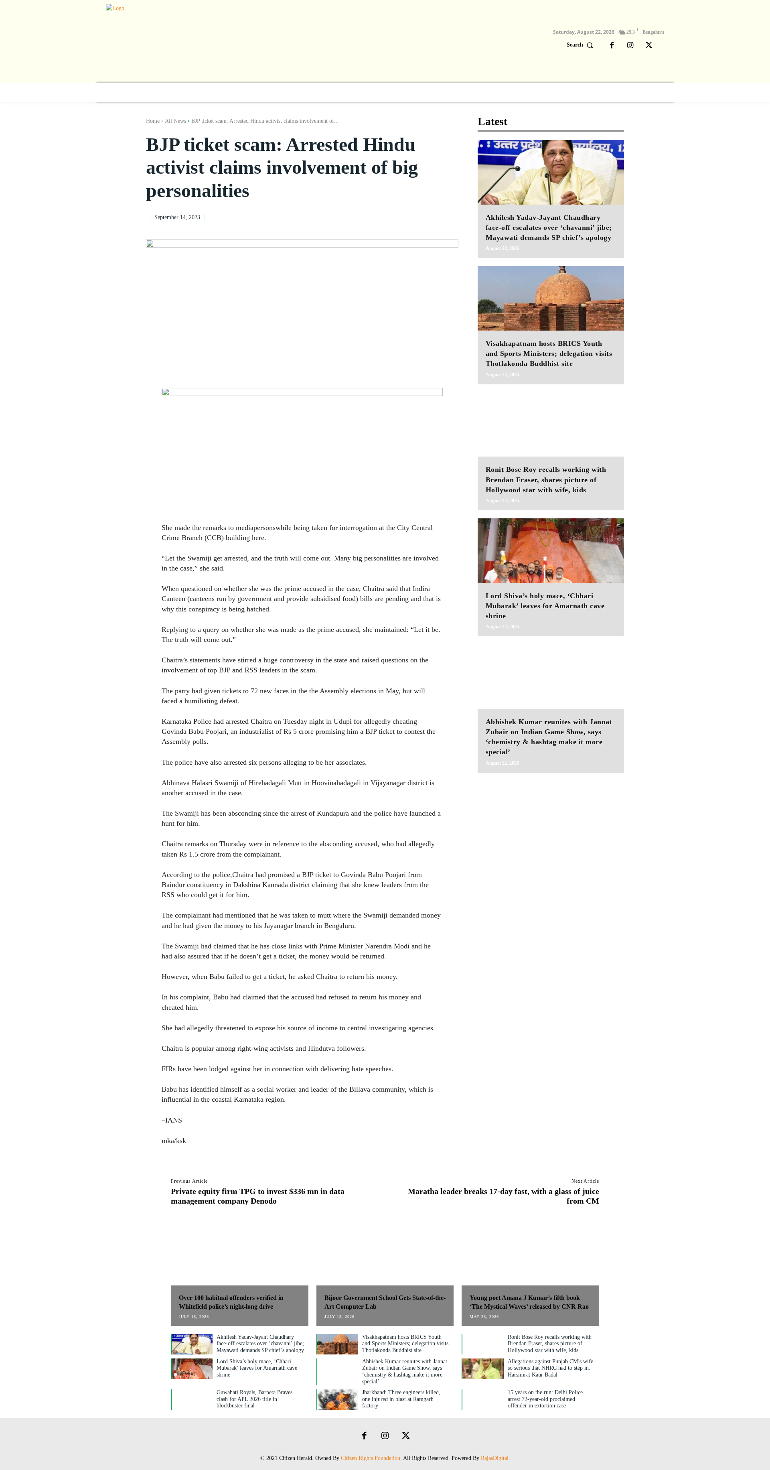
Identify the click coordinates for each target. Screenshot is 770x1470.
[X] (649, 46)
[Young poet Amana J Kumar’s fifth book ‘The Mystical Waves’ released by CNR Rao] (530, 1255)
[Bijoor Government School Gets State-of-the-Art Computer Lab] (385, 1255)
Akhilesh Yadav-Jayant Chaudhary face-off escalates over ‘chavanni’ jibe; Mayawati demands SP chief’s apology (549, 227)
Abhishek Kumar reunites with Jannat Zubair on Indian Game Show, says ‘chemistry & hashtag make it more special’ (404, 1371)
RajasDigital (495, 1458)
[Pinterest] (413, 217)
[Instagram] (630, 46)
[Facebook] (612, 46)
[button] (582, 45)
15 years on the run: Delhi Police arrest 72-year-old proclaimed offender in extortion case (545, 1399)
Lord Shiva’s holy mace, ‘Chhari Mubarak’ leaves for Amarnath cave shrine (545, 606)
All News (175, 121)
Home (153, 121)
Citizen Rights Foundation (370, 1458)
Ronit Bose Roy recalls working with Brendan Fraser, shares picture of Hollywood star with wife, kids (546, 479)
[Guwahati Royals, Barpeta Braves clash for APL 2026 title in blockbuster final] (192, 1399)
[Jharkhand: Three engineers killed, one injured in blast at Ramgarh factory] (337, 1399)
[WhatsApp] (431, 217)
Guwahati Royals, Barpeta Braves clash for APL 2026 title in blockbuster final (254, 1399)
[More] (450, 217)
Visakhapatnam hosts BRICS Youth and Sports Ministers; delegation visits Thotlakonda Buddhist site (549, 353)
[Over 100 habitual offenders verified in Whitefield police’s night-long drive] (239, 1255)
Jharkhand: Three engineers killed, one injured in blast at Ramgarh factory (401, 1399)
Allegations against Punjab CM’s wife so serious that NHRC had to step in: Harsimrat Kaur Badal (550, 1368)
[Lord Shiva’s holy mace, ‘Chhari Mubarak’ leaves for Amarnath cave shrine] (551, 550)
